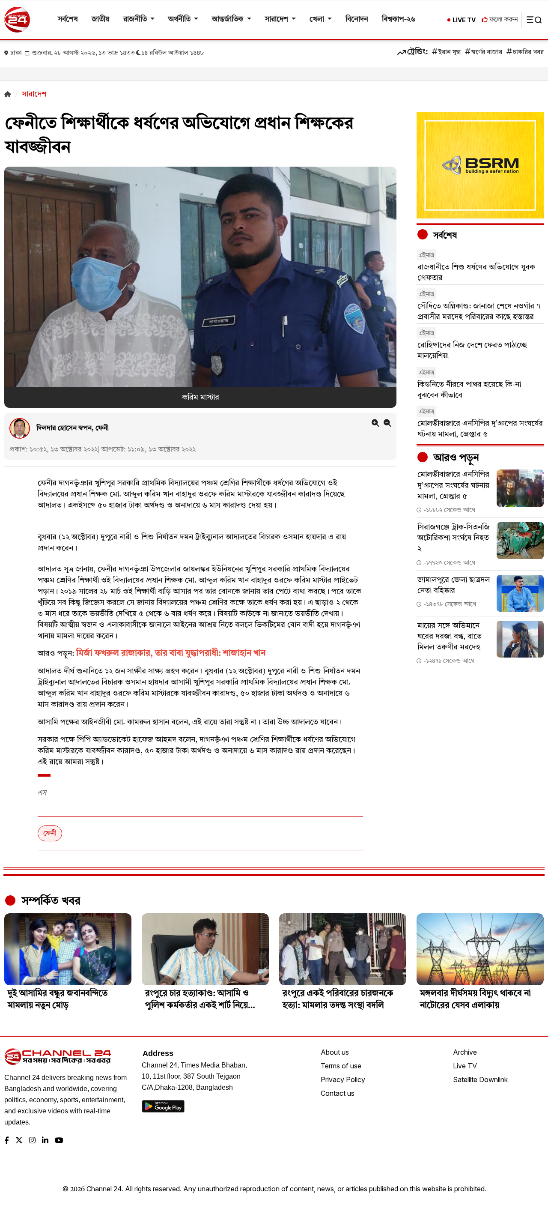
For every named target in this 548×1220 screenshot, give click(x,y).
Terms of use (341, 1066)
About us (335, 1052)
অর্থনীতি (180, 19)
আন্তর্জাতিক (228, 19)
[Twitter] (19, 1141)
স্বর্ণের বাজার (486, 52)
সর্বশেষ (68, 19)
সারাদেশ (277, 19)
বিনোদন (356, 19)
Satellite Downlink (480, 1079)
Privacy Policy (343, 1079)
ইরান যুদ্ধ (449, 52)
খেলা (318, 19)
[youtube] (59, 1141)
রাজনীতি (136, 19)
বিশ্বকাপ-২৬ (399, 19)
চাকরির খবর (528, 52)
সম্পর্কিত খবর (49, 901)
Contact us (337, 1093)
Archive (465, 1052)
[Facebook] (6, 1141)
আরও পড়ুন (455, 458)
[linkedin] (45, 1141)
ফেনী (50, 833)
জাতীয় (101, 19)
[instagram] (32, 1141)
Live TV (465, 1066)
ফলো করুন (503, 20)
